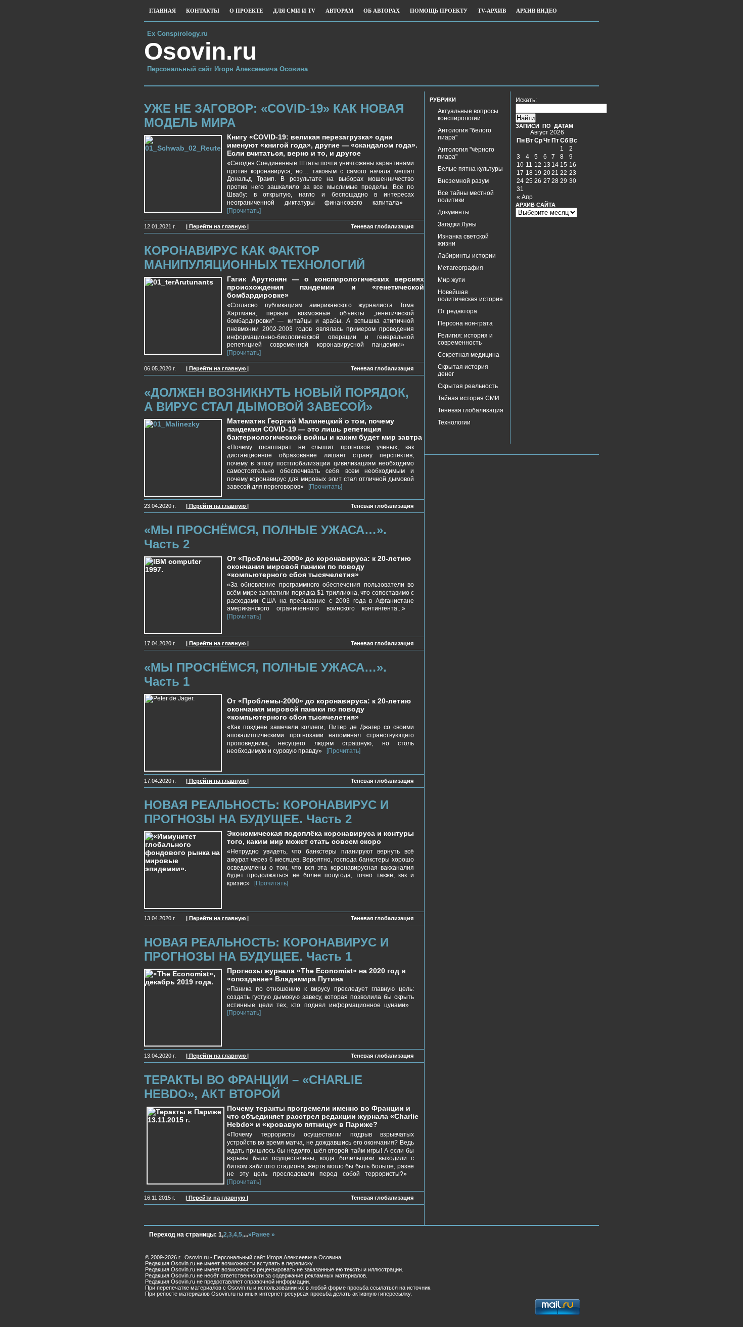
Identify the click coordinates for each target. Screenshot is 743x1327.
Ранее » (263, 1234)
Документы (454, 212)
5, (241, 1234)
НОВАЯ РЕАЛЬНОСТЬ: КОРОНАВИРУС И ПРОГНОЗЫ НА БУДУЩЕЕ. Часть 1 (266, 949)
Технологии (454, 422)
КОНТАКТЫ (202, 11)
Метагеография (460, 267)
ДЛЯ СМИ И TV (294, 11)
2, (225, 1234)
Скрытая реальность (468, 386)
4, (236, 1234)
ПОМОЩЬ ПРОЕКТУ (439, 11)
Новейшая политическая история (470, 296)
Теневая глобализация (382, 226)
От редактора (457, 311)
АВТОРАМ (339, 11)
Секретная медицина (468, 354)
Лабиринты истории (467, 255)
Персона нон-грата (465, 323)
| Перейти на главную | (217, 226)
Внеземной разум (463, 180)
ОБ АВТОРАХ (381, 11)
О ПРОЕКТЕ (246, 11)
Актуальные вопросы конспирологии (468, 115)
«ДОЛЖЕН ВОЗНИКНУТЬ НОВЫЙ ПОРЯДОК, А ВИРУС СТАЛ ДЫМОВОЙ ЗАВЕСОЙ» (276, 399)
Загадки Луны (457, 224)
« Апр (525, 197)
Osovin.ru (200, 51)
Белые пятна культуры (470, 168)
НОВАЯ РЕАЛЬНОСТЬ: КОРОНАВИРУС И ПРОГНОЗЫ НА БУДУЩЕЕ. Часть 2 (266, 812)
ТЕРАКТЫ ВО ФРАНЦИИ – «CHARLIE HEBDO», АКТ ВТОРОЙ (253, 1087)
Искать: (526, 100)
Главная (162, 11)
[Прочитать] (323, 486)
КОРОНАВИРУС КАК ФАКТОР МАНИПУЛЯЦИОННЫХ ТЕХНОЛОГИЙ (254, 257)
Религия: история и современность (465, 339)
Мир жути (451, 279)
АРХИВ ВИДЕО (536, 11)
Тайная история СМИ (468, 398)
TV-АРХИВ (492, 11)
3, (231, 1234)
